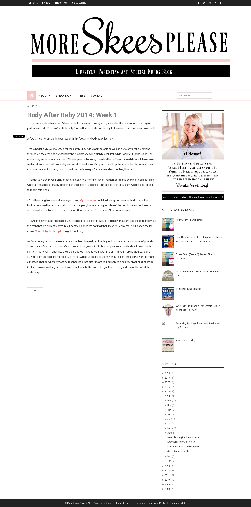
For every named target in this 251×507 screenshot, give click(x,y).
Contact (63, 3)
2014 (167, 396)
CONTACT (97, 95)
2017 (167, 382)
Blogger (110, 503)
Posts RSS (164, 503)
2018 (167, 377)
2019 (167, 373)
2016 (167, 387)
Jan (169, 461)
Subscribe (79, 3)
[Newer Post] (35, 290)
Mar (169, 456)
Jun (169, 423)
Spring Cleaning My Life (179, 451)
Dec (169, 400)
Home (34, 3)
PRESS (81, 95)
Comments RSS (178, 503)
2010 (167, 480)
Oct (169, 410)
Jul (169, 419)
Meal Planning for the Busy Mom (183, 437)
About (47, 3)
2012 (167, 470)
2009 (167, 484)
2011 (167, 475)
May (169, 428)
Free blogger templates (146, 503)
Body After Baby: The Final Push (183, 446)
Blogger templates (124, 503)
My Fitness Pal (88, 200)
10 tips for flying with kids (189, 289)
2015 (167, 391)
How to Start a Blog (185, 340)
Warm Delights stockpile (48, 231)
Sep (169, 414)
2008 (167, 489)
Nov (169, 405)
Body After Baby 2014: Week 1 (182, 442)
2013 (167, 466)
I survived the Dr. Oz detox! (189, 220)
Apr (169, 433)
